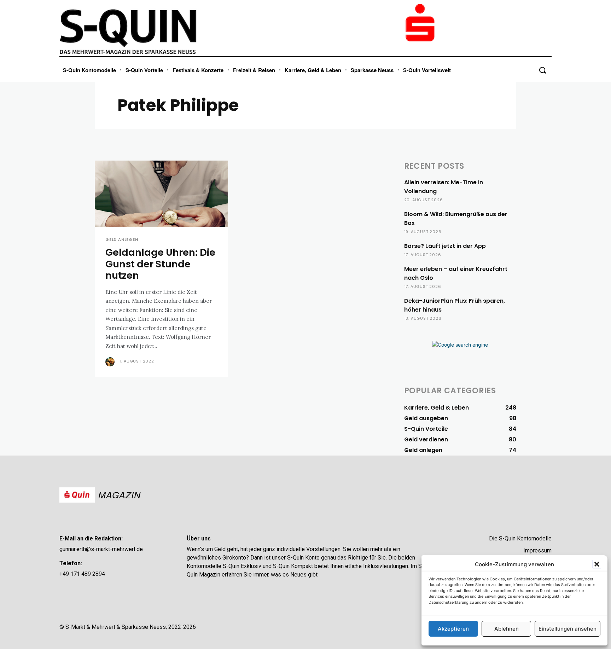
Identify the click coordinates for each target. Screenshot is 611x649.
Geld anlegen (121, 240)
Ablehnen (506, 628)
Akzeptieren (453, 628)
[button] (596, 564)
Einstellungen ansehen (568, 628)
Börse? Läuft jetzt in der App (445, 246)
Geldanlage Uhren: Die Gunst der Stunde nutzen (160, 264)
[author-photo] (111, 361)
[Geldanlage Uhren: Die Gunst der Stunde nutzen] (161, 194)
